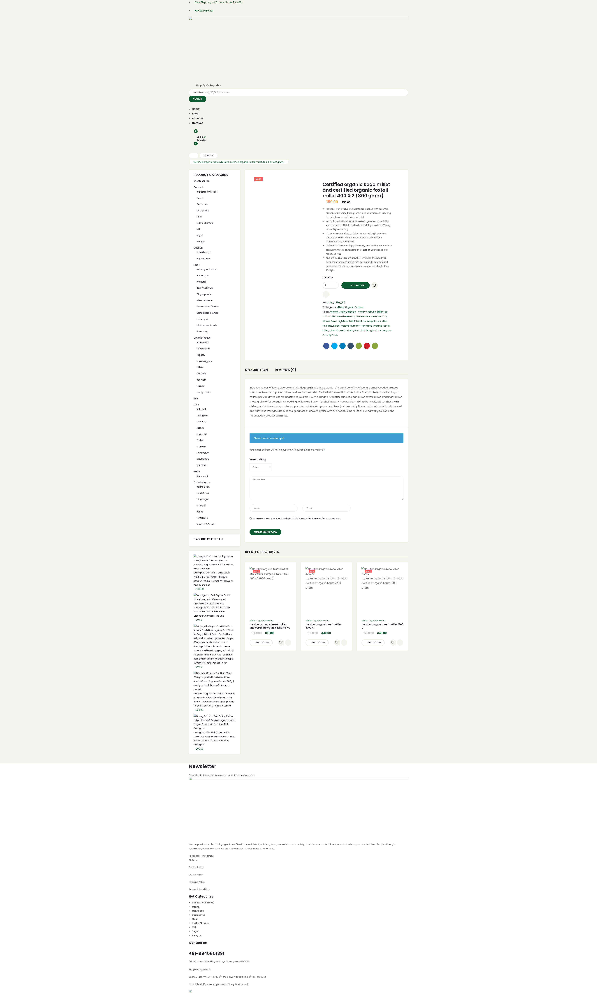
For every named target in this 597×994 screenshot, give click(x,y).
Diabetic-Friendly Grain (359, 311)
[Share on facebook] (326, 346)
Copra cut (198, 910)
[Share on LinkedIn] (342, 346)
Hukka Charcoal (201, 923)
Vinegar (196, 935)
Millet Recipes (341, 325)
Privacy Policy (196, 867)
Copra (195, 906)
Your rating (258, 459)
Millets (340, 307)
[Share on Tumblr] (350, 346)
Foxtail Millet (380, 311)
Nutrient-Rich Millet (361, 325)
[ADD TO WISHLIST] (374, 285)
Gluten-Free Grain (366, 316)
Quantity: (328, 277)
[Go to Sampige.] (193, 155)
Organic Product (354, 307)
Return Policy (196, 874)
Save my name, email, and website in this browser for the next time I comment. (296, 518)
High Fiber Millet (346, 321)
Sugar (195, 931)
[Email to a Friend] (375, 346)
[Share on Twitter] (334, 346)
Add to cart (358, 285)
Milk (194, 927)
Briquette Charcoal (203, 902)
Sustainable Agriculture (367, 330)
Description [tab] (256, 370)
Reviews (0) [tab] (285, 370)
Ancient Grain (337, 311)
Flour (195, 919)
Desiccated (198, 915)
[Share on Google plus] (359, 346)
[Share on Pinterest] (367, 346)
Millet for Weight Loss (368, 321)
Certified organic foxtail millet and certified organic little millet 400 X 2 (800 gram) (270, 628)
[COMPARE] (326, 294)
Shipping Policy (197, 882)
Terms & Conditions (200, 889)
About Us (194, 859)
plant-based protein (341, 330)
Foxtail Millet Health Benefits (339, 316)
